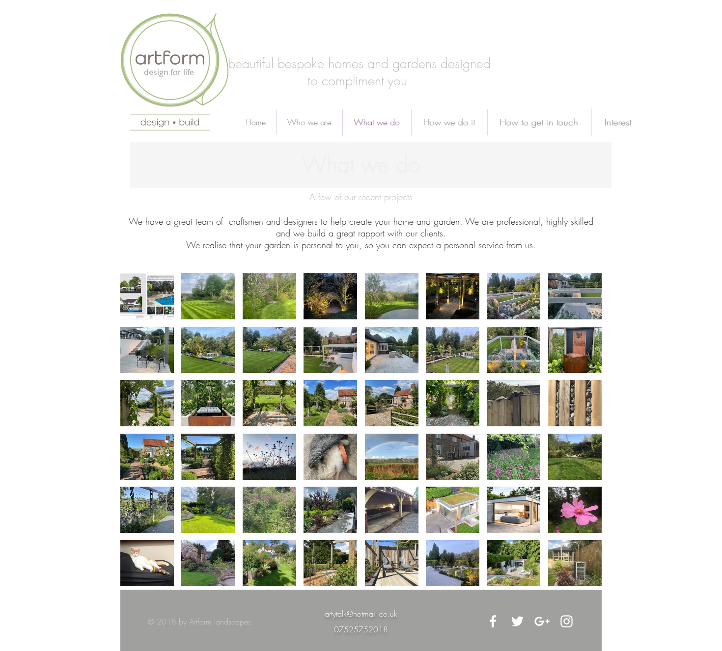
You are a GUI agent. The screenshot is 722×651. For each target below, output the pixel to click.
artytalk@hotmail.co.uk (361, 613)
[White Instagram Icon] (566, 621)
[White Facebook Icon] (493, 621)
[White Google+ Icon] (542, 621)
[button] (147, 296)
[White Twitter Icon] (517, 621)
